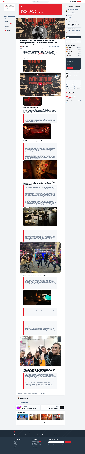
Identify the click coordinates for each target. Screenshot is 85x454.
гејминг (55, 46)
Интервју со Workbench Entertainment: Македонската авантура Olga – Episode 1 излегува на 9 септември (46, 421)
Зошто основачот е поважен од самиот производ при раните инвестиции (22, 421)
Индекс (15, 446)
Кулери (76, 82)
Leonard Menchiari (20, 393)
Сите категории (77, 88)
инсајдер (50, 444)
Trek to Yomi (40, 53)
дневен (60, 444)
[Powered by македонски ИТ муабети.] (4, 2)
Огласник (15, 444)
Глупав (69, 53)
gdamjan (69, 55)
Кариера (78, 100)
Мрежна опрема (77, 84)
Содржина (15, 441)
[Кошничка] (83, 2)
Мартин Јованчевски (25, 46)
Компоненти (69, 86)
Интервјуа (58, 46)
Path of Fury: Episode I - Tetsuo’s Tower (37, 393)
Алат (68, 88)
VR (43, 393)
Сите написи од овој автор (24, 402)
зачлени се (68, 442)
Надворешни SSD (70, 84)
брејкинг (55, 444)
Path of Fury (29, 393)
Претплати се (69, 67)
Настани (15, 447)
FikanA (70, 47)
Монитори (76, 86)
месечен (69, 444)
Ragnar (70, 49)
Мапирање (15, 448)
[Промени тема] (70, 1)
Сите (79, 90)
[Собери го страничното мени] (2, 1)
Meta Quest (25, 393)
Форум (15, 442)
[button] (14, 15)
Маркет (15, 443)
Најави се (9, 10)
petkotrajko (70, 51)
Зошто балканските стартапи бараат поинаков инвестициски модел (58, 421)
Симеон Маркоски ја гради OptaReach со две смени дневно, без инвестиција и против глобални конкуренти (34, 421)
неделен (64, 444)
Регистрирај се (9, 8)
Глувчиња (68, 82)
